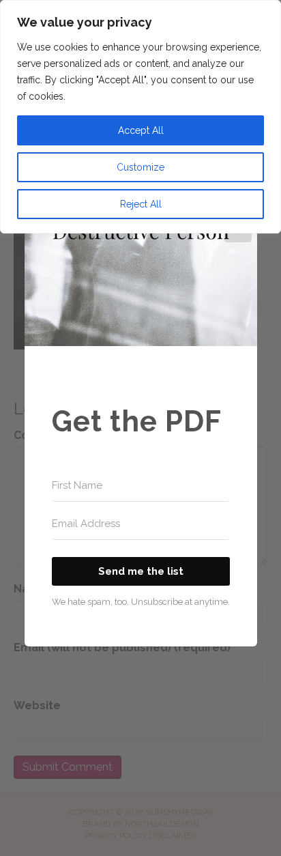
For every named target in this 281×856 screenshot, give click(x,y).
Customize (140, 167)
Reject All (141, 204)
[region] (140, 116)
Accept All (141, 130)
